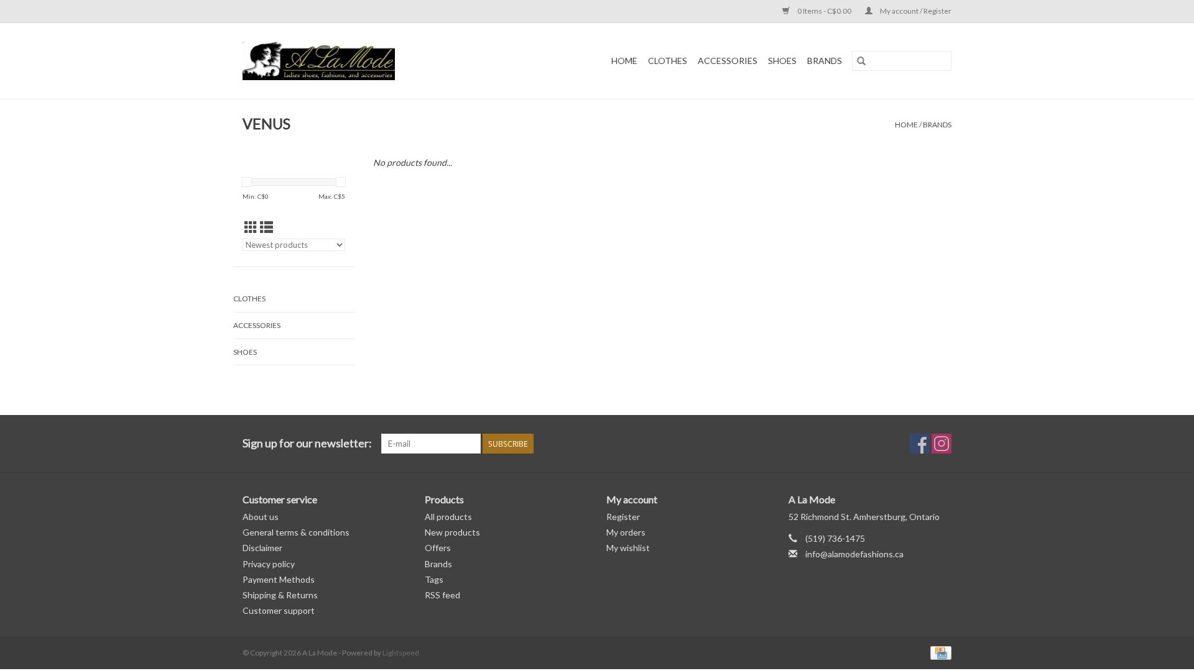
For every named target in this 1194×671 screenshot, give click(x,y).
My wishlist (628, 547)
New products (452, 532)
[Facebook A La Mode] (920, 444)
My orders (626, 532)
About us (261, 516)
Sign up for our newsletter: (307, 443)
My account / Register (915, 11)
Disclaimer (262, 547)
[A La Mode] (351, 61)
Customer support (279, 610)
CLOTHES (667, 60)
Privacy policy (269, 564)
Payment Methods (279, 579)
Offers (438, 547)
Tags (434, 579)
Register (623, 516)
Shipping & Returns (280, 595)
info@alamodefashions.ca (854, 554)
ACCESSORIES (727, 60)
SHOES (782, 60)
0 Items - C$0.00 (824, 11)
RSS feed (442, 595)
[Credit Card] (938, 652)
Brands (824, 60)
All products (448, 516)
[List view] (266, 227)
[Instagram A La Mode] (941, 444)
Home (624, 60)
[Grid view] (250, 227)
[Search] (861, 61)
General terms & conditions (296, 532)
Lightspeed (400, 652)
